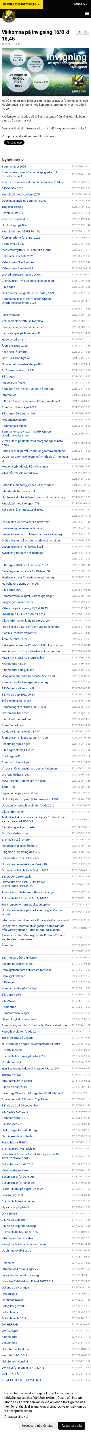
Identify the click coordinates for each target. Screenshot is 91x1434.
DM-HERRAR (10, 1324)
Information (9, 395)
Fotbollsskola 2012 (14, 1318)
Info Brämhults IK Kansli (17, 1080)
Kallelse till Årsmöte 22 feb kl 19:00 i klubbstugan (33, 645)
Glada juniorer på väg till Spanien (22, 1189)
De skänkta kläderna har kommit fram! (26, 522)
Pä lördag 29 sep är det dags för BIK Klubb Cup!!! (33, 1093)
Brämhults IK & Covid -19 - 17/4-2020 (25, 898)
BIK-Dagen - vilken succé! (18, 688)
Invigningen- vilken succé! (18, 602)
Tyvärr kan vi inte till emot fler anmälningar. (28, 892)
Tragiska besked (12, 206)
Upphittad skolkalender (17, 1250)
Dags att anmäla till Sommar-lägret (24, 200)
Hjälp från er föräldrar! (16, 1349)
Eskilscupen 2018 (13, 1124)
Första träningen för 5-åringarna (22, 327)
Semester (8, 1263)
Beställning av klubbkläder (18, 827)
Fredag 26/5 (9, 1293)
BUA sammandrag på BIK (18, 370)
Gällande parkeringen (15, 1287)
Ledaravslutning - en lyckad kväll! (23, 546)
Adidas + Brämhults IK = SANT (21, 731)
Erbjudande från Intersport (18, 491)
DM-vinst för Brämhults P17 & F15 (23, 1367)
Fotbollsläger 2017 (14, 1306)
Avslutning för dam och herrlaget (23, 552)
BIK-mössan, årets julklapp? (19, 957)
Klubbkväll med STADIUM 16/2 (21, 231)
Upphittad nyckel (12, 1299)
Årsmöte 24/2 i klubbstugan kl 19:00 (25, 737)
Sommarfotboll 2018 (15, 1117)
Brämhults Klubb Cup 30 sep (20, 1232)
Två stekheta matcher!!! (16, 700)
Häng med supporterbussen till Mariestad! (28, 676)
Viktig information (13, 811)
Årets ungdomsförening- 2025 (21, 237)
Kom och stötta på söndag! (19, 988)
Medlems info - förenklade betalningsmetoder (31, 651)
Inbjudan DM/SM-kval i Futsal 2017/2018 (27, 1281)
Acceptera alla (72, 1425)
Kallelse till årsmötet (14, 351)
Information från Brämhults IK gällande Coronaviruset (35, 920)
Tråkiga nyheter (11, 1074)
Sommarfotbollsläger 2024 (19, 407)
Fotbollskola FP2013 (15, 1142)
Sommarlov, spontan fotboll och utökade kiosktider (35, 1025)
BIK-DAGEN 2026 (12, 188)
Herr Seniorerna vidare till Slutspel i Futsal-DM (30, 1068)
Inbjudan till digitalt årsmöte (19, 845)
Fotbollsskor (10, 1312)
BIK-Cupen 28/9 (11, 994)
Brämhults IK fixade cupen (18, 1201)
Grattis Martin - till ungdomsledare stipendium (31, 540)
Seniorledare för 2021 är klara (20, 858)
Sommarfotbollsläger (15, 762)
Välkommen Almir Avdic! (17, 268)
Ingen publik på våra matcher (20, 793)
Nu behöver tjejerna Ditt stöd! (20, 583)
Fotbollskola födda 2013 (17, 1164)
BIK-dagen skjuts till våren (18, 750)
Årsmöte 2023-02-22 (15, 639)
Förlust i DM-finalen (14, 382)
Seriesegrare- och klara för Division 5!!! (26, 571)
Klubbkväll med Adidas (16, 719)
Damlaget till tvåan (13, 976)
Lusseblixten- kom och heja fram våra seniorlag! (32, 534)
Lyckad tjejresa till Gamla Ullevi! (21, 274)
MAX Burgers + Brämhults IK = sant (24, 780)
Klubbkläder (9, 1336)
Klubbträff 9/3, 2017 (14, 1355)
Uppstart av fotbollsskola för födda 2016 (28, 805)
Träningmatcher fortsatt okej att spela (26, 904)
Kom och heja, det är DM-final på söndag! (28, 388)
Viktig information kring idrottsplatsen (26, 620)
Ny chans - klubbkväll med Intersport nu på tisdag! (33, 497)
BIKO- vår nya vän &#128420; (20, 472)
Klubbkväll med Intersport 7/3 (20, 503)
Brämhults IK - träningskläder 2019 (23, 1056)
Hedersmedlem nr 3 (14, 339)
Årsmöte (7, 945)
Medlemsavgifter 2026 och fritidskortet (26, 250)
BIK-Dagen (8, 982)
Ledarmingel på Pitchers (17, 963)
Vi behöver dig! (11, 1062)
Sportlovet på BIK (13, 243)
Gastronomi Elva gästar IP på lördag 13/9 (28, 293)
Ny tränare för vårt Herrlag (18, 1136)
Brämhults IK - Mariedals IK (19, 1148)
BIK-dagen (8, 287)
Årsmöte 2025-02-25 (15, 345)
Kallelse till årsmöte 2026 (17, 256)
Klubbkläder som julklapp (18, 670)
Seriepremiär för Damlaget (18, 1176)
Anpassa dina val (16, 1416)
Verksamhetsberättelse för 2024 (22, 321)
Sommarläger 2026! (14, 166)
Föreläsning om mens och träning (23, 528)
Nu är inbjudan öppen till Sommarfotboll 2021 (31, 799)
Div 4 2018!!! (9, 1213)
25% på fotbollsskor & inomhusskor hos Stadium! (33, 182)
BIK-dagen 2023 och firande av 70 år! (25, 565)
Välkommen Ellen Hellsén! (18, 262)
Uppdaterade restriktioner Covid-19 (24, 864)
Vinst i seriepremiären (15, 1170)
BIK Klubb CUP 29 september (20, 1105)
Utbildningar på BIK (14, 225)
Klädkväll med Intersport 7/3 (20, 633)
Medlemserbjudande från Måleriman (25, 466)
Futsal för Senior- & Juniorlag (21, 1275)
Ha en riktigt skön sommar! (19, 1019)
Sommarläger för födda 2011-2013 (24, 707)
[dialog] (45, 1409)
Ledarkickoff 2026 (13, 213)
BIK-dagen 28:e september (19, 413)
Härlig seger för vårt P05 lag (19, 1130)
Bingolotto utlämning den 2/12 (21, 852)
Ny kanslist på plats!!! (15, 1207)
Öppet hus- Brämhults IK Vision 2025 (25, 870)
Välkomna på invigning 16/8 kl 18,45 (24, 608)
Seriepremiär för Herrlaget (18, 1182)
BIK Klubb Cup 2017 (14, 1219)
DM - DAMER (10, 1330)
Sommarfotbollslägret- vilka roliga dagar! (28, 596)
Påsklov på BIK (11, 315)
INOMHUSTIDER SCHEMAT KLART (23, 1380)
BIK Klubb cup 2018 (14, 1087)
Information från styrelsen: (18, 1238)
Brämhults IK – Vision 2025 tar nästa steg (28, 280)
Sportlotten (9, 1007)
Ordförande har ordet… (16, 713)
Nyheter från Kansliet (15, 1361)
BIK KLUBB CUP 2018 (15, 1111)
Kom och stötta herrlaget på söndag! (25, 682)
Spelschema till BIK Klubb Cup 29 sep (25, 1099)
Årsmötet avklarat (13, 725)
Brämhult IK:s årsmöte (16, 839)
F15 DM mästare (12, 1050)
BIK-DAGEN (9, 1000)
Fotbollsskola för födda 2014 (20, 1031)
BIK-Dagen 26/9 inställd (17, 876)
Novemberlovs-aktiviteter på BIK (22, 364)
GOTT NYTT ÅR (11, 1373)
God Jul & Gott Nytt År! (16, 358)
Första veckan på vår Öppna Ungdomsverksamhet (34, 451)
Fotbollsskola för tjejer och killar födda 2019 (30, 485)
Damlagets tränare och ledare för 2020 (26, 970)
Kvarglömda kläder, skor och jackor (24, 1244)
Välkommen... (10, 1343)
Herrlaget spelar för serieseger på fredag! (28, 577)
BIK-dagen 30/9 (11, 589)
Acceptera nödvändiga (37, 1425)
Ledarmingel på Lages (16, 744)
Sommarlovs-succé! (14, 425)
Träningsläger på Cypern (17, 1037)
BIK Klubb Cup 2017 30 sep (19, 1226)
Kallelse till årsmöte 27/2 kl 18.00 (22, 509)
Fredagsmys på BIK (14, 419)
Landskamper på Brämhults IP (21, 333)
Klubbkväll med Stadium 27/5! (21, 194)
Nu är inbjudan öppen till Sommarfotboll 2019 (31, 1044)
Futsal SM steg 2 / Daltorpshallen (23, 657)
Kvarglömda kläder (14, 663)
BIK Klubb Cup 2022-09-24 (18, 694)
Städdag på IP (11, 756)
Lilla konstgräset (12, 1195)
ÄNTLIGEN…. (10, 787)
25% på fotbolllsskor (15, 219)
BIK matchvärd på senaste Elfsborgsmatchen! (31, 401)
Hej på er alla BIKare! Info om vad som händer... (31, 626)
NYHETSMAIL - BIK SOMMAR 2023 (23, 614)
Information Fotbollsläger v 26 (21, 1269)
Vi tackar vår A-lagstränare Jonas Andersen (29, 768)
